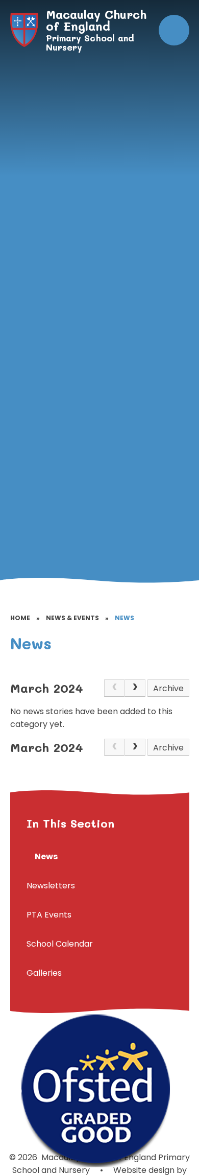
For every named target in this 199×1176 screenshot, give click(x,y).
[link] (114, 688)
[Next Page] (135, 688)
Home (20, 618)
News (124, 618)
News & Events (72, 618)
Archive (168, 688)
